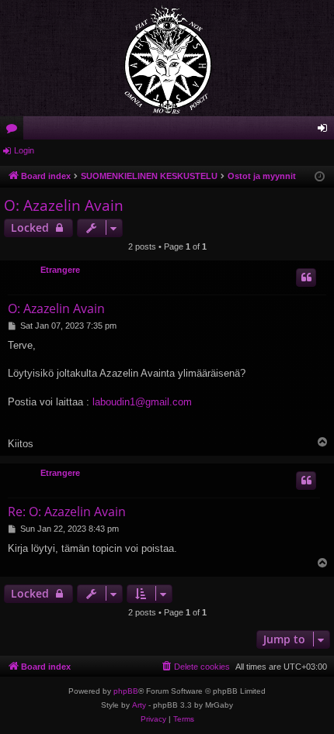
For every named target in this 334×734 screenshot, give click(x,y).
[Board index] (167, 58)
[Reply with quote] (306, 277)
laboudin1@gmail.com (142, 402)
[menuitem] (195, 666)
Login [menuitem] (325, 131)
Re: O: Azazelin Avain (67, 511)
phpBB (125, 691)
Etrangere (60, 269)
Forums (14, 131)
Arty (139, 705)
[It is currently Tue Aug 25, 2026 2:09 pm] (320, 177)
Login (24, 150)
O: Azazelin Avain (64, 205)
